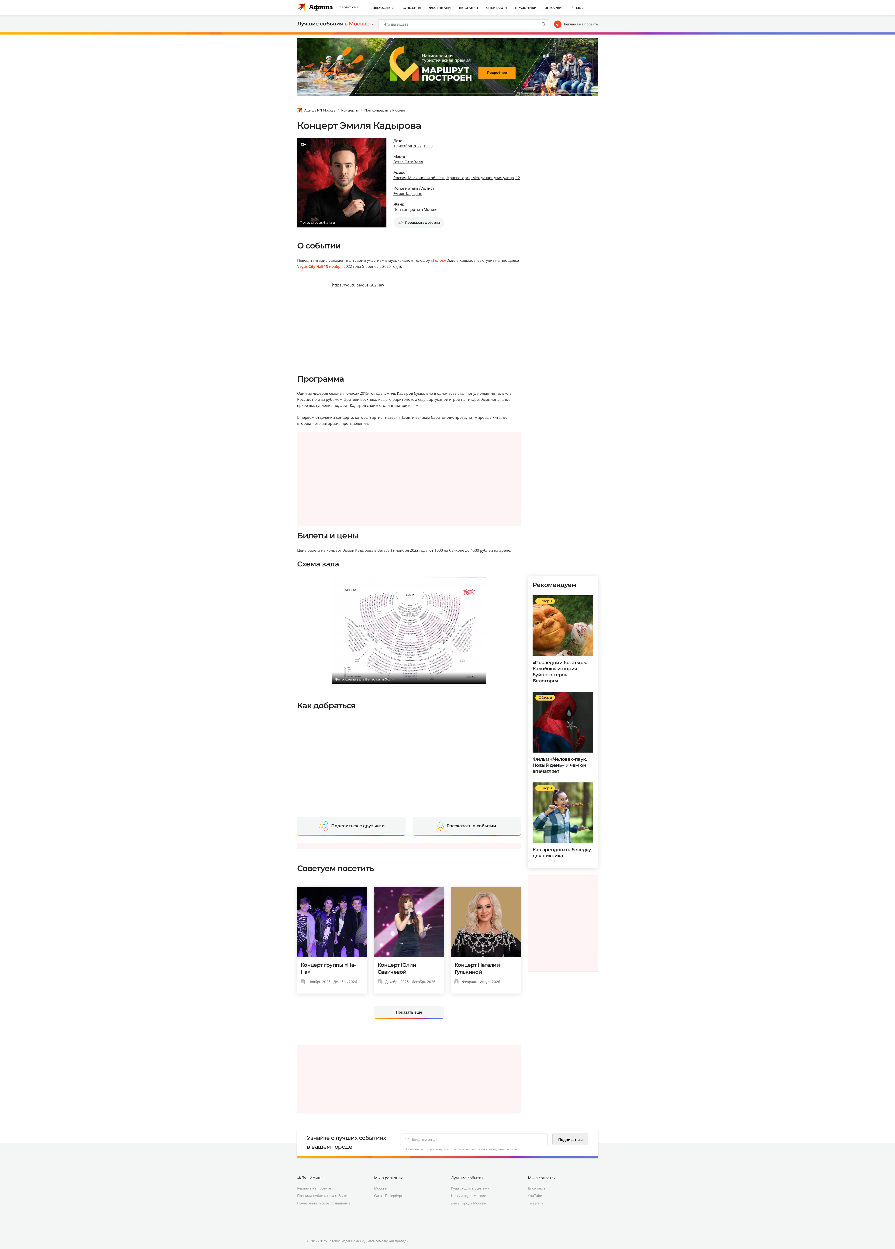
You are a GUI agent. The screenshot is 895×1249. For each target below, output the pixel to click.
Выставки (468, 8)
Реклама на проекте (581, 24)
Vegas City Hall (310, 266)
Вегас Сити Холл (408, 161)
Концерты (411, 8)
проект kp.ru (350, 7)
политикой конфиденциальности (494, 1149)
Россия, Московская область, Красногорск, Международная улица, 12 (456, 177)
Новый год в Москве (468, 1195)
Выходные (383, 8)
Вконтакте (536, 1188)
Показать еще (409, 1012)
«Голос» (438, 260)
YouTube (535, 1195)
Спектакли (496, 8)
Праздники (526, 8)
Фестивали (440, 8)
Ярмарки (553, 8)
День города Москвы (469, 1203)
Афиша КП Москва (319, 110)
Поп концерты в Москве (384, 110)
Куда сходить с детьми (470, 1188)
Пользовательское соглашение (323, 1203)
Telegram (535, 1203)
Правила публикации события (323, 1195)
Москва (380, 1188)
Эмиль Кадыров (407, 193)
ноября (336, 266)
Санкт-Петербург (388, 1195)
